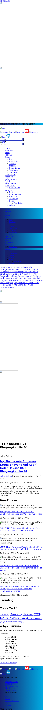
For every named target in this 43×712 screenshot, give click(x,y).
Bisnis (7, 153)
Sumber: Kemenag (8, 663)
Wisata (12, 205)
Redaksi (12, 192)
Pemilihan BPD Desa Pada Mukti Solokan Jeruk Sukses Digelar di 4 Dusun (19, 273)
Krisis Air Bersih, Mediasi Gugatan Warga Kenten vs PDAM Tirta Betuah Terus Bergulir (21, 280)
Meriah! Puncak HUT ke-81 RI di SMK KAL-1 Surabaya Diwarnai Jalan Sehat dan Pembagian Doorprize (19, 588)
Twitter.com (10, 690)
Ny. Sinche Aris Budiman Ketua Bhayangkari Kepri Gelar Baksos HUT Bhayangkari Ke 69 (18, 466)
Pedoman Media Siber (12, 701)
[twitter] (12, 132)
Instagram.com (11, 684)
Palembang (14, 168)
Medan (12, 166)
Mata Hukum (11, 179)
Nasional (8, 155)
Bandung (13, 161)
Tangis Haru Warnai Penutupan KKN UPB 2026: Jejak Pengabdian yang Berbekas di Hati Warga (21, 568)
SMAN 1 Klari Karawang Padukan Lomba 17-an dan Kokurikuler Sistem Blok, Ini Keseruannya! (21, 548)
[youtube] (27, 132)
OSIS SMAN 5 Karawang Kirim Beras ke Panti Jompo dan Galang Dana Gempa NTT (20, 529)
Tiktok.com (10, 688)
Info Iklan (8, 705)
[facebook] (4, 132)
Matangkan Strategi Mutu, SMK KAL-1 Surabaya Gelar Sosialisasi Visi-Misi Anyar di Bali (21, 513)
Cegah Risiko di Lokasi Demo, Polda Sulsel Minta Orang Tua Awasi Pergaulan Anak (20, 285)
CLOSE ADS (5, 1)
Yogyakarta (14, 172)
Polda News (10, 175)
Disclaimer (8, 703)
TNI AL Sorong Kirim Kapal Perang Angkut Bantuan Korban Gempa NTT (20, 276)
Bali (10, 159)
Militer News (10, 183)
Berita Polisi (4, 615)
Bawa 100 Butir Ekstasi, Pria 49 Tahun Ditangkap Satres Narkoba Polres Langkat (19, 268)
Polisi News (14, 618)
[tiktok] (3, 137)
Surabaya (13, 170)
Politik (7, 181)
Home (7, 148)
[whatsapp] (33, 132)
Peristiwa (9, 150)
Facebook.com (11, 682)
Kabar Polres (10, 177)
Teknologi (13, 199)
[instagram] (19, 132)
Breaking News (25, 614)
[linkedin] (8, 137)
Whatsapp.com (11, 686)
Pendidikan (10, 185)
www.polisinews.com (14, 622)
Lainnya (8, 190)
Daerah (8, 157)
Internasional (15, 194)
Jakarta (12, 164)
